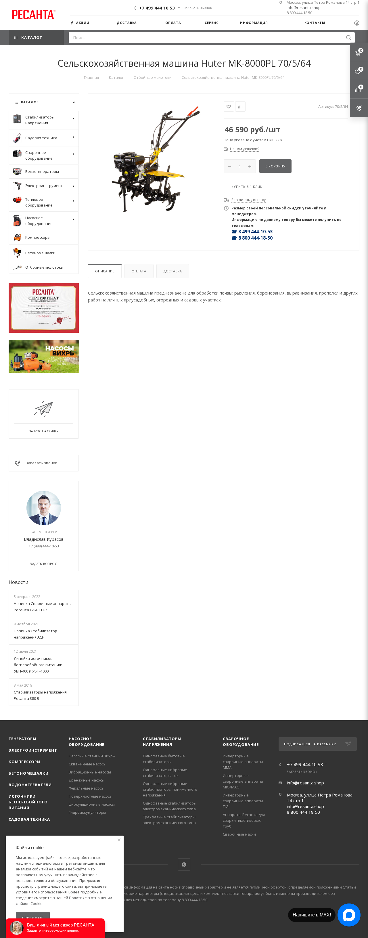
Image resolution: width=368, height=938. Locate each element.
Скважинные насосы (87, 764)
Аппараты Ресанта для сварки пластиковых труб (244, 820)
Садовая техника (29, 819)
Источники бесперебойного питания (28, 802)
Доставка (173, 271)
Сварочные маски (239, 834)
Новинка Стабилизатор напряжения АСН (35, 634)
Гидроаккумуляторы (87, 812)
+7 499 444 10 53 (157, 8)
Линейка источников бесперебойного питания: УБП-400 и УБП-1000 (38, 665)
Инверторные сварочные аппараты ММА (243, 761)
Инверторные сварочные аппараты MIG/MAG (243, 781)
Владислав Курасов (44, 539)
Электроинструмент (33, 750)
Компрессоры (25, 761)
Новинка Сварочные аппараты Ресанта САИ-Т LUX (43, 606)
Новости (18, 582)
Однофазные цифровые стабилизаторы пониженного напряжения (170, 789)
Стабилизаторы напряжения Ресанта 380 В (40, 695)
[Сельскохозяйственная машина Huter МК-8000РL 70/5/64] (155, 157)
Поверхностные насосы (90, 796)
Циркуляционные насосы (92, 804)
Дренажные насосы (87, 780)
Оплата (139, 271)
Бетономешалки (28, 773)
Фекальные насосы (86, 788)
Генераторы (22, 738)
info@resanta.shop (304, 7)
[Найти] (348, 37)
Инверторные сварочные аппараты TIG (243, 800)
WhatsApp (184, 864)
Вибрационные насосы (90, 772)
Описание (104, 271)
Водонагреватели (30, 784)
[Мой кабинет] (356, 23)
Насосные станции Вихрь (92, 756)
